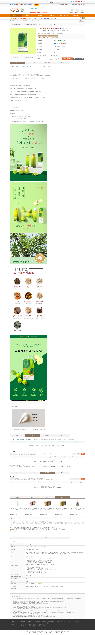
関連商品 (62, 62)
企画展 (45, 623)
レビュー (32, 62)
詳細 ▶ (40, 583)
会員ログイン (52, 4)
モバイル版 (23, 623)
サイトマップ (56, 623)
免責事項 (44, 621)
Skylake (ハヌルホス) (40, 20)
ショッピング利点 (76, 621)
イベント (34, 623)
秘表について (59, 621)
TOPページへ (63, 632)
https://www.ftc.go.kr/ (25, 616)
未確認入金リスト (64, 623)
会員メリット (75, 4)
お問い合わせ (13, 624)
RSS (71, 623)
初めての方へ (23, 621)
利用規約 (29, 621)
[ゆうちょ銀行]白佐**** (52, 18)
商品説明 (18, 62)
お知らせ (28, 623)
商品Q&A (47, 62)
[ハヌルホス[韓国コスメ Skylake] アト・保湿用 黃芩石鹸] (62, 506)
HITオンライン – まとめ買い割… (34, 18)
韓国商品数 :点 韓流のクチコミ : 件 (59, 2)
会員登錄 (62, 4)
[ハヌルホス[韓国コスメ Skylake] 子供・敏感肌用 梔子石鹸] (32, 506)
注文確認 (57, 4)
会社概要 (12, 621)
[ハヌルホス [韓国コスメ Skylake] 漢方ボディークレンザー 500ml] (77, 506)
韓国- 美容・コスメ (26, 20)
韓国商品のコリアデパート (16, 20)
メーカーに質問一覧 (74, 479)
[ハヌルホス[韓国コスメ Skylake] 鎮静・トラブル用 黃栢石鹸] (47, 506)
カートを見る (68, 4)
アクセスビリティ (67, 621)
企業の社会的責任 (51, 621)
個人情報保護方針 (37, 621)
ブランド (33, 20)
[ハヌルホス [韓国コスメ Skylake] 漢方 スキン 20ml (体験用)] (17, 506)
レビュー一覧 (76, 453)
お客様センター (81, 4)
